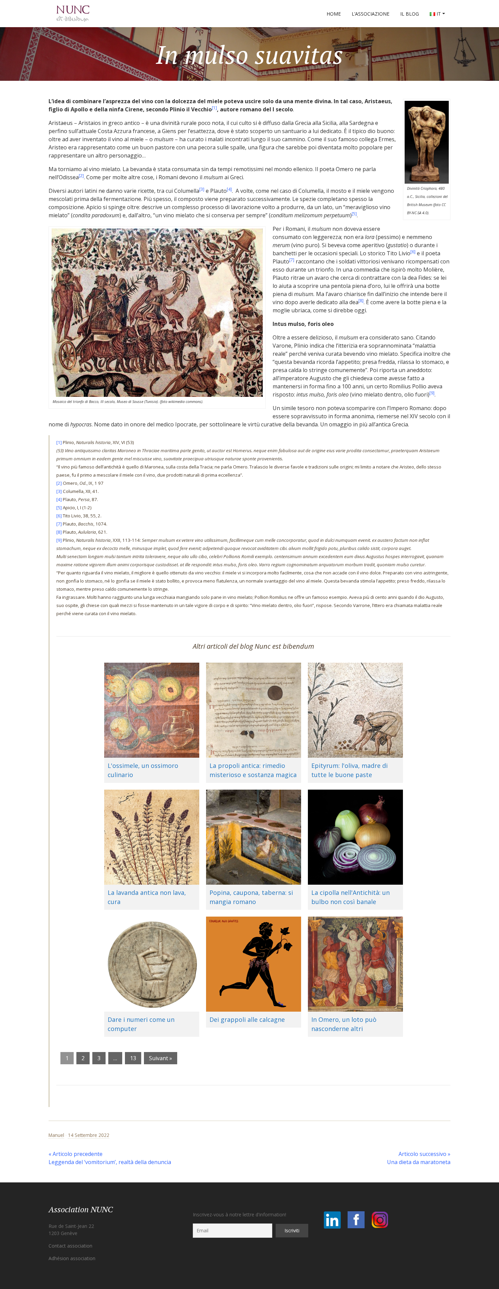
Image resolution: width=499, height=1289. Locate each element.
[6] (412, 252)
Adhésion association (72, 1258)
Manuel (56, 1135)
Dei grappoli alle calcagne (247, 1019)
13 (133, 1058)
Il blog (409, 14)
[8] (361, 300)
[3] (201, 189)
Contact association (70, 1245)
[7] (291, 260)
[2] (81, 176)
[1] (214, 108)
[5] (354, 214)
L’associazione (370, 14)
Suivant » (160, 1058)
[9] (432, 393)
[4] (229, 189)
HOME (334, 14)
